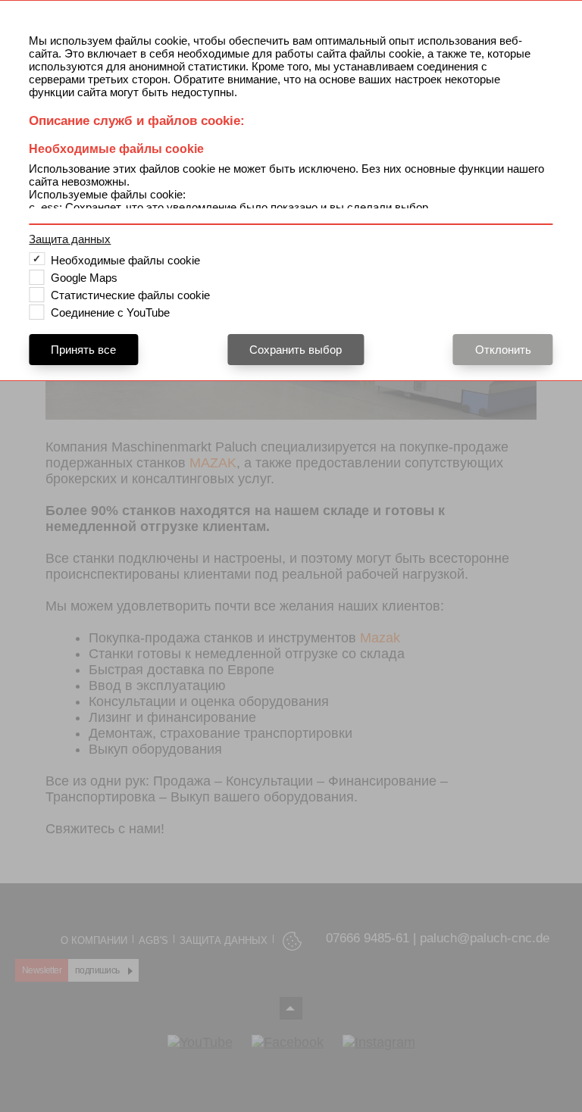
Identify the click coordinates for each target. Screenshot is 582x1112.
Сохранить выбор (295, 349)
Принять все (83, 349)
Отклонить (503, 349)
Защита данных (70, 239)
